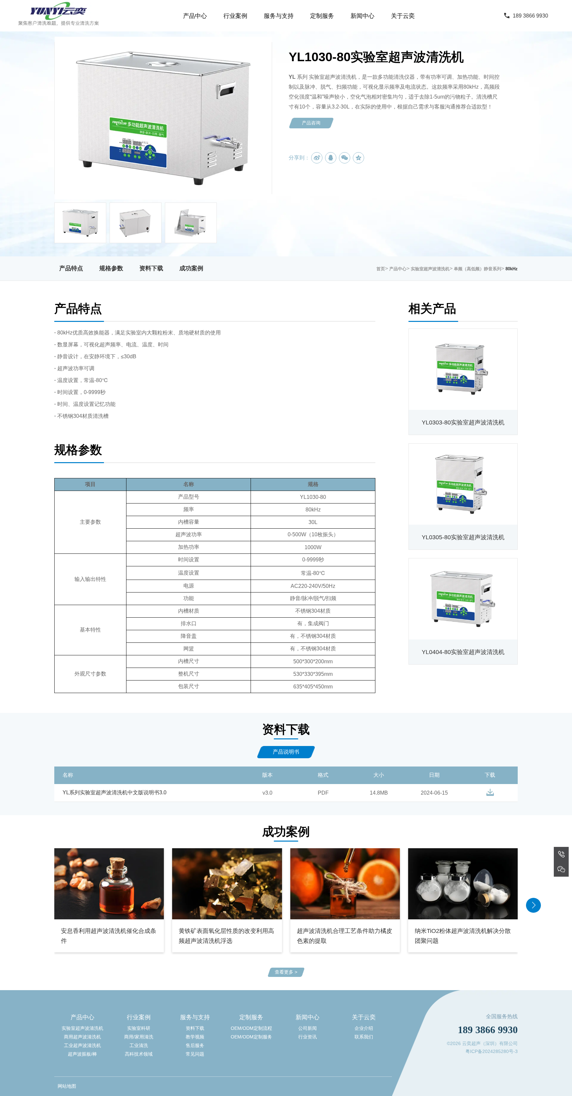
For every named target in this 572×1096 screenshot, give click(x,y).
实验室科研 (138, 1028)
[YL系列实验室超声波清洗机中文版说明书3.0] (490, 792)
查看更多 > (286, 972)
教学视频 (195, 1036)
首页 (380, 268)
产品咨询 (311, 122)
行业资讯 (307, 1036)
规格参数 (111, 268)
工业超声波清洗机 (82, 1045)
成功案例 (191, 268)
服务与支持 (279, 16)
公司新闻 (307, 1028)
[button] (533, 905)
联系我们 (364, 1036)
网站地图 (67, 1086)
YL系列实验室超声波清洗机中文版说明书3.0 (115, 792)
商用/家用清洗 (138, 1036)
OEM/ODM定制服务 (251, 1036)
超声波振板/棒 (82, 1054)
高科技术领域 (139, 1054)
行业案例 (235, 16)
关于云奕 (403, 16)
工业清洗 (138, 1045)
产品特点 (71, 268)
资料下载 (151, 268)
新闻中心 (362, 16)
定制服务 (322, 16)
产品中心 (195, 16)
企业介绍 (364, 1028)
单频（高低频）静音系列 (477, 268)
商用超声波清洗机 (82, 1036)
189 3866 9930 (530, 16)
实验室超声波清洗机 (430, 268)
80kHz (511, 268)
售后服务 (195, 1045)
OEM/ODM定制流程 (251, 1028)
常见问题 (195, 1054)
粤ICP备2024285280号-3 (491, 1051)
